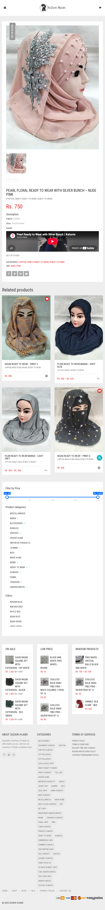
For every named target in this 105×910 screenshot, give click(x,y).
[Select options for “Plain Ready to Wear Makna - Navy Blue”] (98, 378)
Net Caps (42, 809)
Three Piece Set (45, 863)
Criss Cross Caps (46, 763)
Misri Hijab (16, 367)
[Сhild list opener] (18, 518)
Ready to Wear (44, 198)
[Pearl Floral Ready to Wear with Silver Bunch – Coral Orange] (15, 179)
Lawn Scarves (57, 791)
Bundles (14, 528)
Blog (24, 890)
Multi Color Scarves (47, 804)
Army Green (16, 626)
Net (61, 804)
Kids (20, 462)
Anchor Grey (16, 606)
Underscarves (17, 587)
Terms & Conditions (80, 744)
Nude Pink (16, 266)
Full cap (58, 772)
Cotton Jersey (63, 370)
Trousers (15, 582)
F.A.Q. (33, 890)
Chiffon (10, 198)
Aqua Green (15, 621)
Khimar (54, 786)
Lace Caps (42, 791)
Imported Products (20, 543)
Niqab (24, 367)
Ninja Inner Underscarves (49, 813)
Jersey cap (43, 786)
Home (4, 890)
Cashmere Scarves (46, 745)
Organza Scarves (55, 818)
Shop (14, 890)
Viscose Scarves (45, 885)
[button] (46, 376)
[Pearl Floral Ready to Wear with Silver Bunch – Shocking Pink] (9, 179)
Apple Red (15, 611)
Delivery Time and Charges (83, 748)
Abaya (13, 518)
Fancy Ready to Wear (26, 198)
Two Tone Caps (44, 876)
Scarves (14, 572)
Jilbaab (14, 547)
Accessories (16, 523)
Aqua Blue (15, 616)
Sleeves (56, 854)
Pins (53, 822)
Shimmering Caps (45, 840)
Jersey (62, 781)
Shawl (13, 577)
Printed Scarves (45, 831)
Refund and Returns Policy (84, 751)
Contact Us (65, 890)
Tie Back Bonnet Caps (47, 867)
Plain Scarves (44, 827)
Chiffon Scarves (45, 750)
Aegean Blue (16, 602)
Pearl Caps (43, 822)
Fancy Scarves (44, 772)
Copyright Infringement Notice (85, 755)
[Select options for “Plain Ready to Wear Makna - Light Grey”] (46, 470)
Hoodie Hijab (16, 538)
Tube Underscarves (47, 872)
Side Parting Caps (46, 849)
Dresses (14, 533)
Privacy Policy (78, 741)
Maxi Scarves (44, 795)
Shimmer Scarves (46, 845)
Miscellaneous (17, 513)
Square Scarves (45, 858)
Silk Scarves (44, 854)
